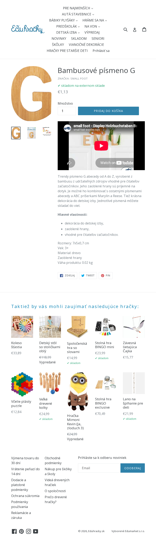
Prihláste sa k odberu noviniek (102, 458)
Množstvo (65, 103)
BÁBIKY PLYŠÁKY (62, 20)
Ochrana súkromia (25, 496)
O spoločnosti (55, 491)
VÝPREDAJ (92, 32)
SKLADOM (79, 38)
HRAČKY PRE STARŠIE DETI (67, 50)
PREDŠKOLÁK (67, 26)
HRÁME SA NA (93, 20)
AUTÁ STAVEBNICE (77, 14)
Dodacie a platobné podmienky (19, 485)
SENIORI (98, 38)
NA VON (91, 26)
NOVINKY (59, 38)
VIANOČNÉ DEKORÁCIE (86, 44)
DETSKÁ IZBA (67, 32)
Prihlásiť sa (101, 50)
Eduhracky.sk (96, 531)
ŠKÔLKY (58, 44)
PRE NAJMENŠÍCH (77, 8)
